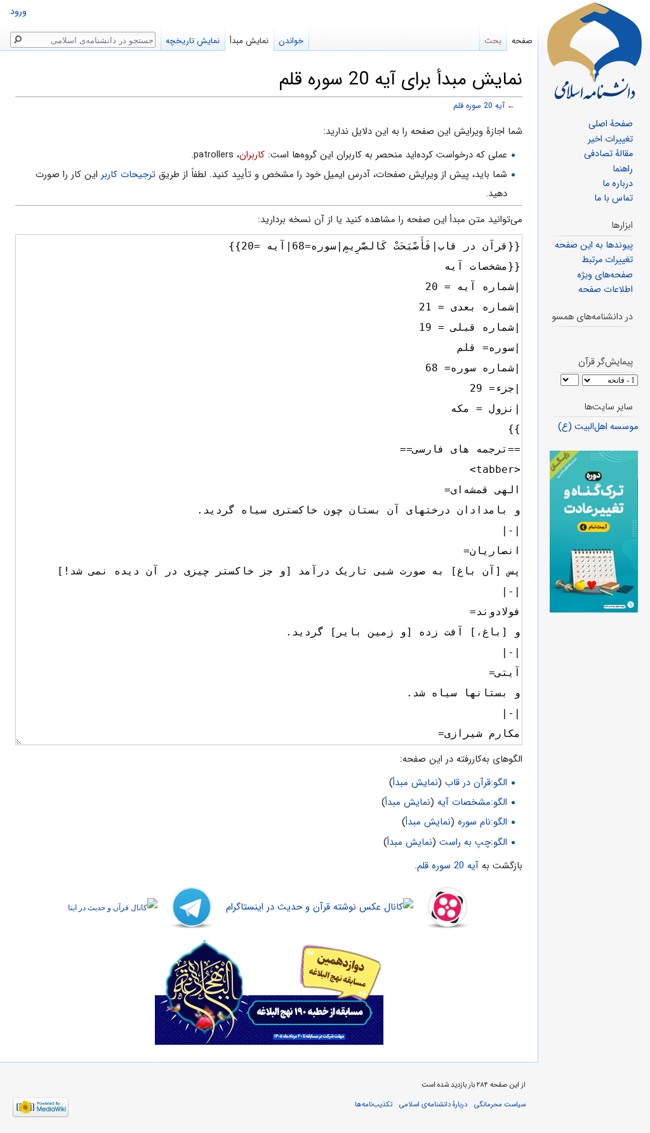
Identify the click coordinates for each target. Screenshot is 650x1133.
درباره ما (617, 183)
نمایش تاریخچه (193, 41)
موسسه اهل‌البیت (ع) (598, 427)
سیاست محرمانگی (500, 1104)
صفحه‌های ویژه (605, 275)
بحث (492, 41)
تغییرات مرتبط (607, 260)
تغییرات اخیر (610, 139)
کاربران (252, 154)
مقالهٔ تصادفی (608, 154)
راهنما (623, 169)
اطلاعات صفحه (605, 289)
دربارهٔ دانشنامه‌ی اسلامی (433, 1104)
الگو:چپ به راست (473, 842)
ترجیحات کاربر (128, 174)
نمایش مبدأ (415, 782)
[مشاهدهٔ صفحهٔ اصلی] (594, 51)
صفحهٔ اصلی (610, 124)
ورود (18, 11)
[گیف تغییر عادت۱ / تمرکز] (594, 532)
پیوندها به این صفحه (594, 245)
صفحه (522, 41)
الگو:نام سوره (482, 822)
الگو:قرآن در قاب (476, 782)
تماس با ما (613, 198)
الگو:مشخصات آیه (472, 802)
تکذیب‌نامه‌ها (373, 1104)
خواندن (291, 41)
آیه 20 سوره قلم (479, 106)
